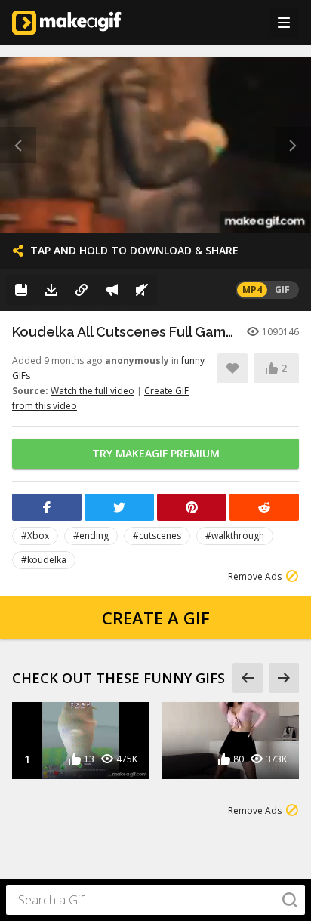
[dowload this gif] (51, 290)
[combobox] (155, 900)
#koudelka (43, 559)
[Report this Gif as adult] (112, 290)
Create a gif (156, 617)
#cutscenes (157, 535)
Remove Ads (256, 576)
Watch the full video (92, 390)
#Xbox (35, 535)
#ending (91, 535)
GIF (282, 289)
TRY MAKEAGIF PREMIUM (156, 453)
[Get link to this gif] (81, 290)
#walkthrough (234, 535)
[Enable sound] (142, 290)
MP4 (252, 289)
